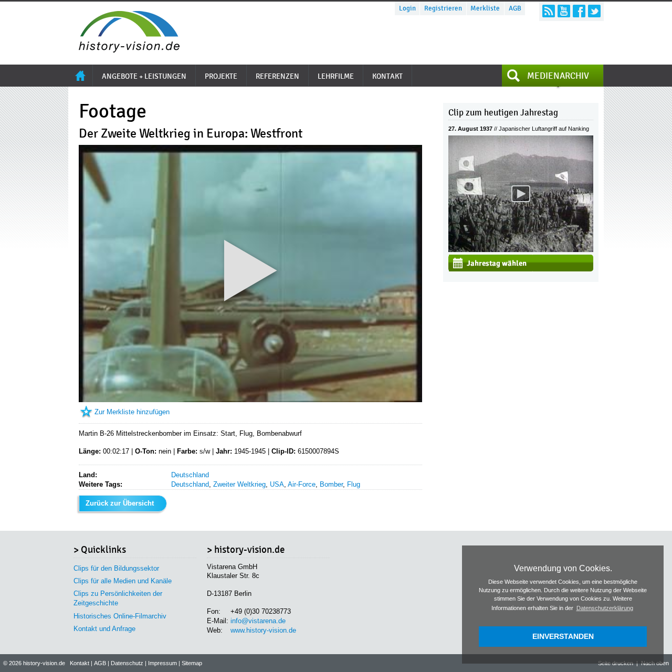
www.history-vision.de (263, 630)
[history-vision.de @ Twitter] (594, 11)
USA (277, 484)
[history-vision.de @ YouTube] (564, 11)
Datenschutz (127, 663)
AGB (515, 8)
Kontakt (79, 663)
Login (407, 8)
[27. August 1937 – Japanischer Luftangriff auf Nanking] (520, 250)
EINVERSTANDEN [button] (563, 636)
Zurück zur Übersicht (120, 503)
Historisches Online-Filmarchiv (120, 616)
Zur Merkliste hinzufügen (132, 412)
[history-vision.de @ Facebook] (579, 11)
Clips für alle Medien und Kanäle (123, 581)
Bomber (331, 484)
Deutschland (190, 475)
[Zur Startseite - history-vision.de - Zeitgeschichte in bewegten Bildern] (124, 49)
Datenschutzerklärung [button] (604, 608)
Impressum (162, 663)
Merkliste (485, 8)
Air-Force (302, 484)
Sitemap (192, 663)
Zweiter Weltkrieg (239, 484)
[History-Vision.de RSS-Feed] (548, 11)
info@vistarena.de (258, 621)
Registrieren (443, 8)
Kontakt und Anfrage (104, 629)
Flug (353, 484)
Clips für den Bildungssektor (116, 568)
